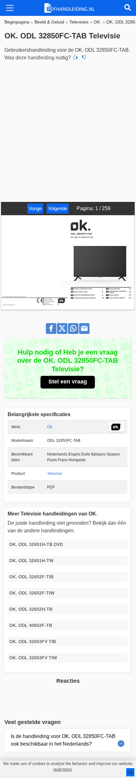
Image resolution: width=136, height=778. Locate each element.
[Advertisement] (68, 130)
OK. (50, 427)
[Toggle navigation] (10, 8)
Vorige (35, 208)
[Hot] (75, 57)
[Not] (84, 57)
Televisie (54, 473)
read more (62, 769)
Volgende (57, 208)
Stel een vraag (67, 381)
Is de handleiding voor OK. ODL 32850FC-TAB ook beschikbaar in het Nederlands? (63, 740)
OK (130, 772)
